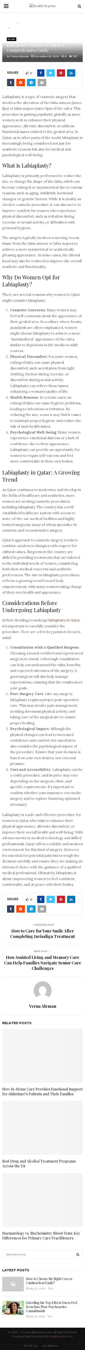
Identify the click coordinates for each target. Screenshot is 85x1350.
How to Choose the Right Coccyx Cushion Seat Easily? (49, 1281)
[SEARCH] (78, 1254)
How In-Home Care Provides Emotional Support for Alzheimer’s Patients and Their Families (42, 1091)
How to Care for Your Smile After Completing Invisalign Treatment (42, 933)
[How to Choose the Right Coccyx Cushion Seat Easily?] (13, 1284)
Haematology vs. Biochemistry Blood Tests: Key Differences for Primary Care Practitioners (41, 1235)
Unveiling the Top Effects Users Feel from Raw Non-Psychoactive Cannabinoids (51, 1307)
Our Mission (50, 1345)
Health (11, 39)
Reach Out (30, 1345)
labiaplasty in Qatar (64, 620)
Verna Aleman (20, 56)
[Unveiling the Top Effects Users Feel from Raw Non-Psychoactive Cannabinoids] (13, 1308)
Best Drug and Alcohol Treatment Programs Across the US (39, 1163)
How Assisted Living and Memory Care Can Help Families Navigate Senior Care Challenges (42, 963)
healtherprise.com (61, 1336)
